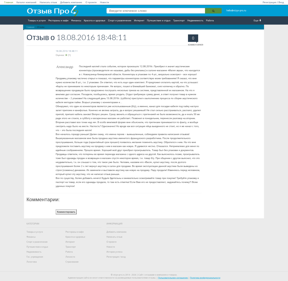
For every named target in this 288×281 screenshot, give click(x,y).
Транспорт (179, 20)
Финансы (76, 20)
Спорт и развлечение (119, 20)
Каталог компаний (26, 2)
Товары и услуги (37, 20)
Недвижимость (195, 20)
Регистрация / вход (116, 257)
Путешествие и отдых (158, 20)
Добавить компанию (71, 2)
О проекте (91, 2)
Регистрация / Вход (273, 2)
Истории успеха (114, 252)
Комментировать (66, 212)
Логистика (31, 262)
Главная (8, 2)
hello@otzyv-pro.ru (236, 10)
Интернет (139, 20)
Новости (104, 2)
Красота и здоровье (94, 20)
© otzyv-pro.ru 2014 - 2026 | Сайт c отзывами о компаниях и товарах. (144, 275)
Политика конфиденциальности (205, 278)
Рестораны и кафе (58, 20)
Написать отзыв (48, 2)
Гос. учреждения (34, 257)
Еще (256, 20)
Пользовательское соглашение (173, 278)
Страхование (72, 262)
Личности (70, 257)
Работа (210, 20)
